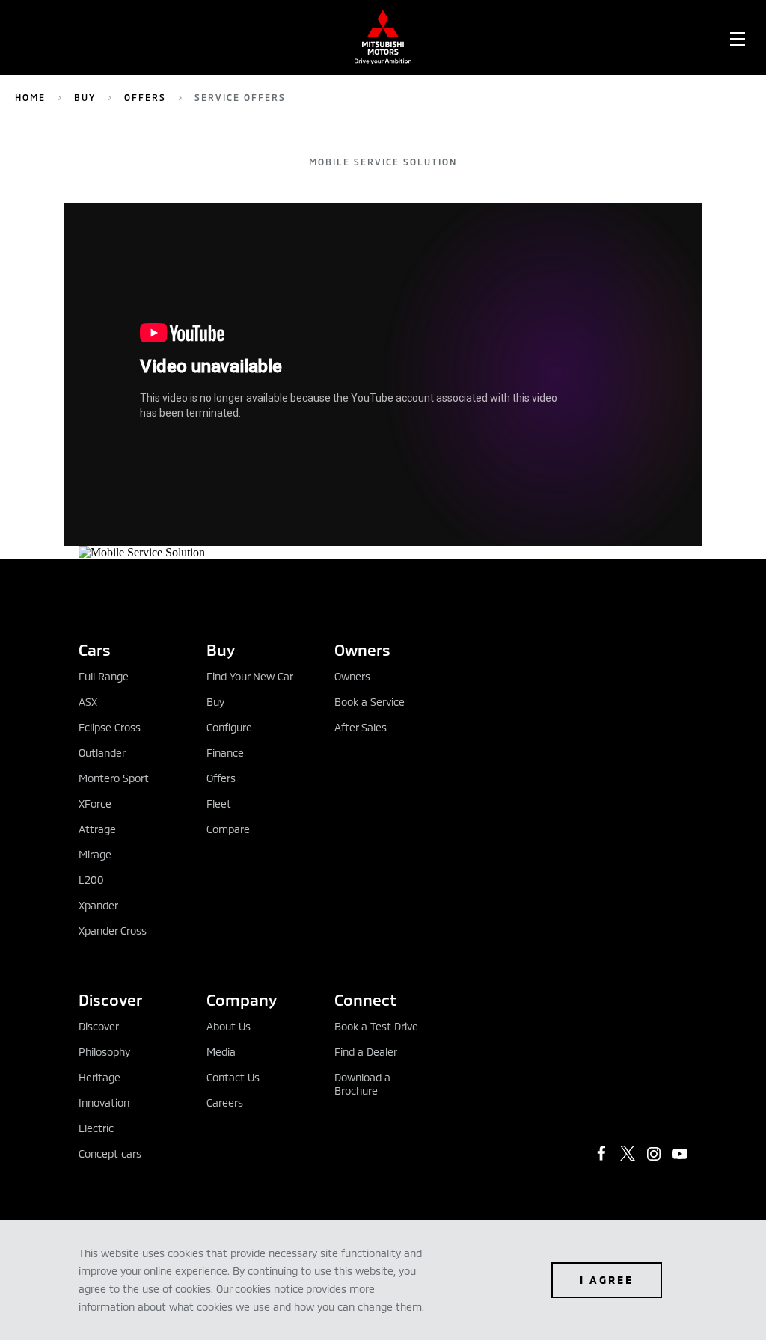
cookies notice (269, 1288)
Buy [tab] (220, 649)
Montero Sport (114, 778)
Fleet (218, 803)
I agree (607, 1279)
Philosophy (104, 1051)
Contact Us (233, 1077)
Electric (96, 1128)
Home (30, 97)
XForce (95, 803)
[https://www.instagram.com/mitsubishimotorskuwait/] (654, 1154)
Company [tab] (241, 999)
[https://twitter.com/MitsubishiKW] (627, 1153)
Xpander (98, 905)
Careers (224, 1102)
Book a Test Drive (376, 1026)
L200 (91, 879)
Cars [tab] (95, 649)
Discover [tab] (110, 999)
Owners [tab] (362, 649)
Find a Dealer (365, 1051)
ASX (88, 701)
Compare (228, 829)
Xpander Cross (113, 930)
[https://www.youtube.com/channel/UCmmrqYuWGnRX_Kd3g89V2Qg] (679, 1154)
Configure (229, 727)
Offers (145, 97)
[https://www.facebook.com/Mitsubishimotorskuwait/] (601, 1153)
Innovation (104, 1102)
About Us (228, 1026)
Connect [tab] (365, 999)
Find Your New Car (249, 676)
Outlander (102, 752)
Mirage (95, 854)
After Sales (360, 727)
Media (221, 1051)
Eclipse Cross (110, 727)
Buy (85, 97)
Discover (99, 1026)
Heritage (99, 1077)
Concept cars (110, 1153)
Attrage (97, 829)
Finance (225, 752)
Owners (352, 676)
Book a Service (369, 701)
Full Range (104, 676)
